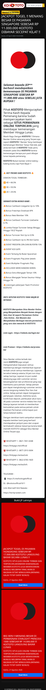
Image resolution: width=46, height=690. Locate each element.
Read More (23, 585)
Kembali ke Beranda (10, 12)
